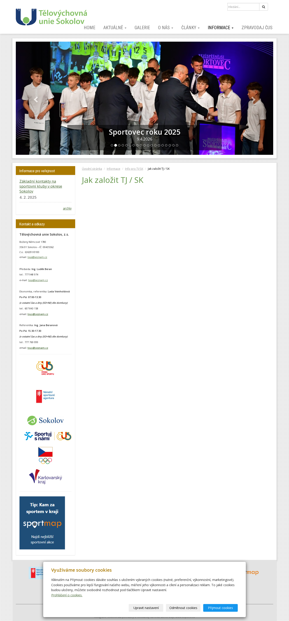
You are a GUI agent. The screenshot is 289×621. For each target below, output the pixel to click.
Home (89, 27)
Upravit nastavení (146, 608)
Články (189, 27)
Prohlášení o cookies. (66, 595)
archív (67, 208)
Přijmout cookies (220, 608)
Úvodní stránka (92, 169)
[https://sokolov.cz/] (45, 420)
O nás (164, 27)
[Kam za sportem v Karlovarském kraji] (42, 523)
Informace (219, 27)
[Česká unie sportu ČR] (44, 367)
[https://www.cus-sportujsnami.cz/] (47, 436)
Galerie (142, 27)
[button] (35, 98)
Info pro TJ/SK (134, 169)
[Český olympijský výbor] (45, 455)
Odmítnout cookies (183, 608)
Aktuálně (113, 27)
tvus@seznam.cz (37, 257)
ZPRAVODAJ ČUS (257, 27)
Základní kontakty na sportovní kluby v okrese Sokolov (40, 186)
